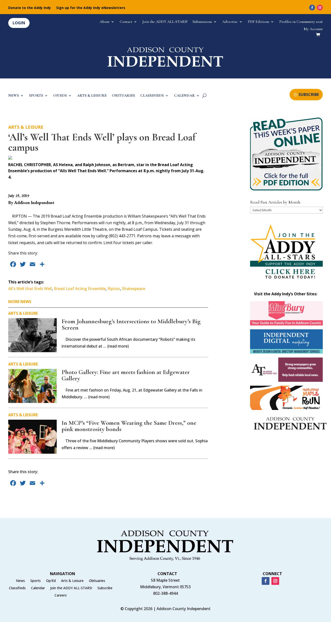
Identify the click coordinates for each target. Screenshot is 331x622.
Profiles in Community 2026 (301, 22)
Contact (126, 22)
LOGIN (19, 23)
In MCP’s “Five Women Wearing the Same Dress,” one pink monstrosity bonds (129, 426)
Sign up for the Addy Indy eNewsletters (90, 8)
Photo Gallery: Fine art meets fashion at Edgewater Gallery (126, 375)
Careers (61, 595)
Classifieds (17, 588)
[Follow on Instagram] (320, 7)
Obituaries (97, 581)
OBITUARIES (123, 96)
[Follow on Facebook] (312, 7)
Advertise (230, 22)
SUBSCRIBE (309, 94)
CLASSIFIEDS (152, 96)
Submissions (202, 22)
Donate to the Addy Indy (29, 8)
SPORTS (36, 96)
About (105, 22)
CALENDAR (184, 96)
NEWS (13, 96)
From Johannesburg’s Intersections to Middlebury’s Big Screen (131, 324)
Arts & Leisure (25, 127)
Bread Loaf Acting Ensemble (80, 288)
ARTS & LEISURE (92, 96)
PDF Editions (258, 22)
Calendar (38, 588)
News (20, 581)
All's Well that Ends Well (30, 288)
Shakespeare (133, 288)
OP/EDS (60, 96)
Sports (35, 581)
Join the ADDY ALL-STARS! (164, 22)
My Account (313, 29)
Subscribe (104, 588)
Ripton (114, 288)
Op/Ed (51, 581)
